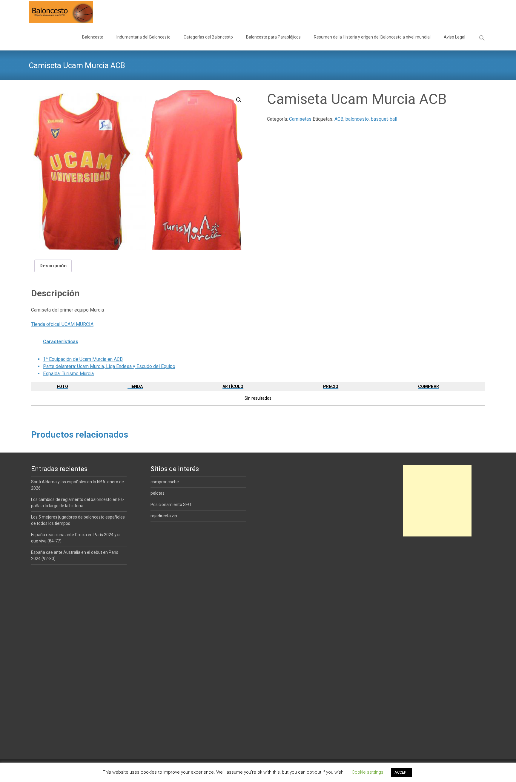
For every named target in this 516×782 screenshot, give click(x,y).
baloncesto (357, 119)
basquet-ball (384, 119)
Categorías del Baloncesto (208, 37)
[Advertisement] (437, 500)
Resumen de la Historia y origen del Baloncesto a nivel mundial (372, 37)
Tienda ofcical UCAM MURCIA (62, 324)
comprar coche (164, 481)
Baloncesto (92, 37)
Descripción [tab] (53, 266)
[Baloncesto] (56, 12)
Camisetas (300, 119)
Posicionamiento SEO (170, 504)
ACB (338, 119)
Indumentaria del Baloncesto (143, 37)
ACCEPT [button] (401, 772)
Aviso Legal (454, 37)
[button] (239, 100)
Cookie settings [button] (367, 772)
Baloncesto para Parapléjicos (273, 37)
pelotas (157, 493)
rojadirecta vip (163, 515)
